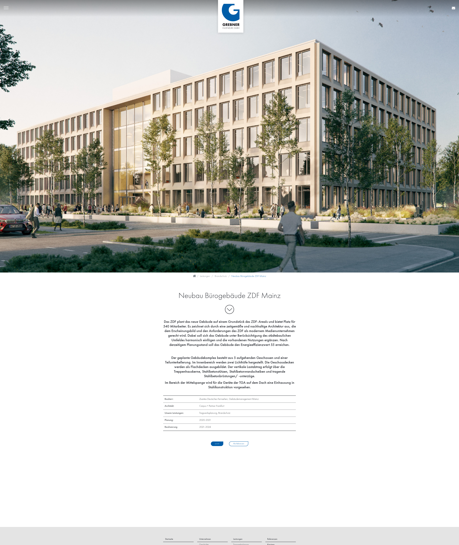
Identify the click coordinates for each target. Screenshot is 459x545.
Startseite (169, 539)
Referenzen (272, 539)
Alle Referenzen (238, 444)
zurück (217, 444)
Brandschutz (220, 276)
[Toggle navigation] (6, 8)
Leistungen (205, 276)
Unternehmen (205, 539)
